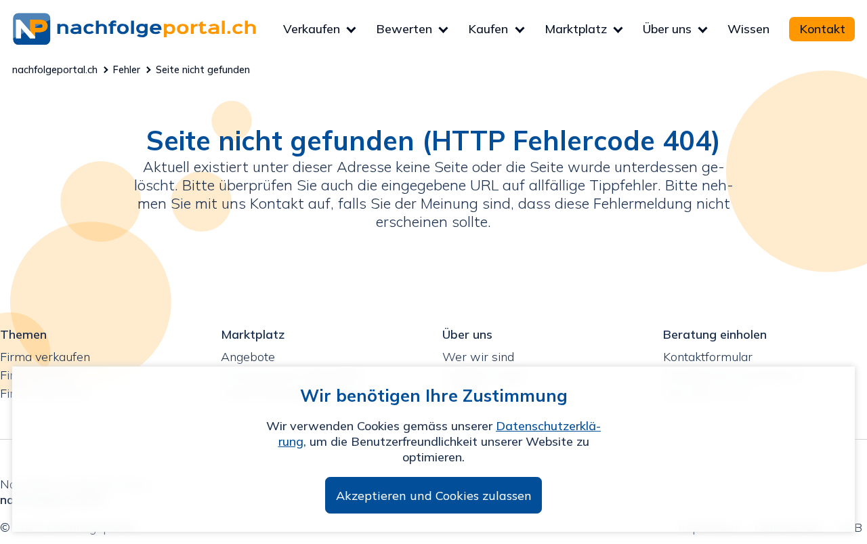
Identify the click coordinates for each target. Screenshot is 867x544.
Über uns (667, 29)
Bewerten (404, 29)
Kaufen (488, 29)
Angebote (248, 356)
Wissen (748, 29)
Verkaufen (311, 29)
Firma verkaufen (45, 356)
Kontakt (822, 29)
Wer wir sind (478, 356)
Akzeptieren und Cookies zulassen (434, 495)
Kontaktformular (708, 356)
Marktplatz (576, 29)
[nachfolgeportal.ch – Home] (147, 28)
